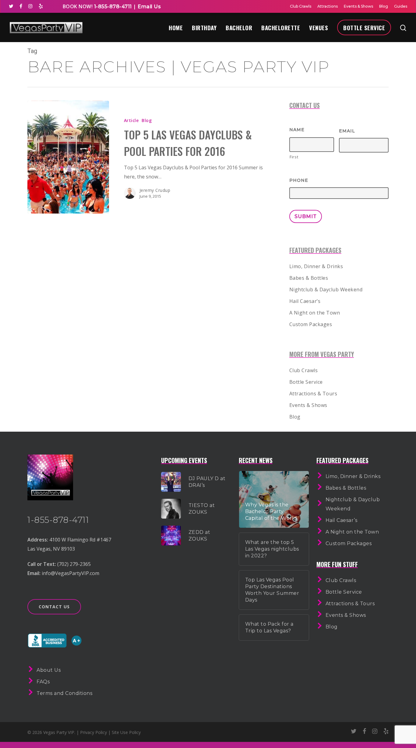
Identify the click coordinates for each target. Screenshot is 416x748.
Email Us (149, 6)
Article (131, 120)
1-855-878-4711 (112, 6)
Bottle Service (364, 27)
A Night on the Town (314, 312)
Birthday (204, 27)
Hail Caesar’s (305, 301)
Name (297, 129)
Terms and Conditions (64, 693)
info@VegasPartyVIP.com (70, 573)
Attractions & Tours (313, 393)
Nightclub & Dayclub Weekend (326, 289)
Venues (318, 27)
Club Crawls (300, 6)
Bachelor (239, 27)
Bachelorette (280, 27)
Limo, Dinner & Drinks (316, 266)
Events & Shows (358, 6)
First (294, 157)
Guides (400, 6)
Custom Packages (310, 324)
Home (176, 27)
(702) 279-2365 (74, 564)
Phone (298, 180)
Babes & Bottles (308, 278)
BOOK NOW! (78, 6)
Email (347, 131)
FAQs (43, 682)
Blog (383, 6)
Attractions (327, 6)
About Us (49, 670)
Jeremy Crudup (155, 190)
